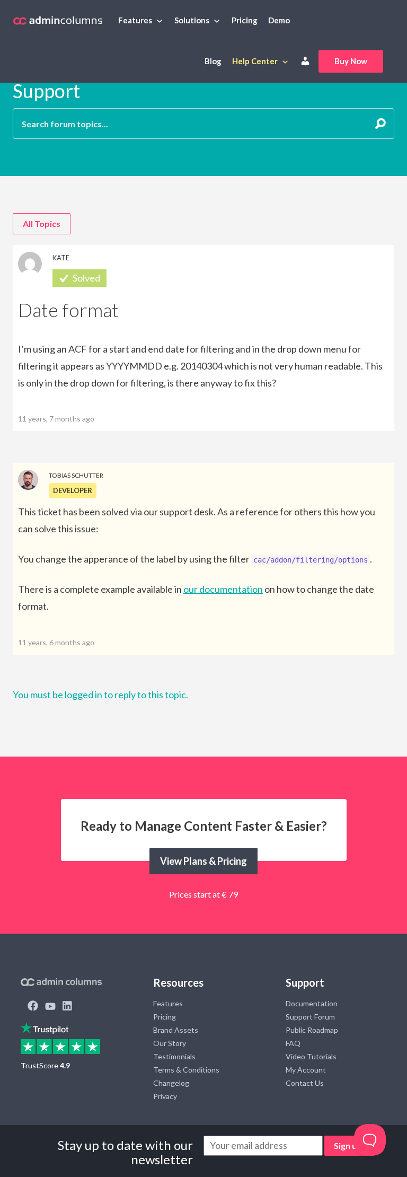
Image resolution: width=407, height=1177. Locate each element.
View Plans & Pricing (203, 861)
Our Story (169, 1043)
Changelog (171, 1082)
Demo (279, 20)
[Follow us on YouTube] (50, 1006)
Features (135, 20)
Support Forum (310, 1016)
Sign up (348, 1145)
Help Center (255, 61)
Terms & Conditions (186, 1069)
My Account (306, 1069)
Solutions (191, 20)
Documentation (312, 1003)
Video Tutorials (311, 1056)
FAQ (293, 1043)
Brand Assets (175, 1029)
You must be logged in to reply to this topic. (100, 694)
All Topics (41, 223)
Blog (213, 61)
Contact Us (305, 1082)
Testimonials (174, 1056)
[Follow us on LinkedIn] (67, 1006)
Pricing (245, 20)
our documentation (223, 589)
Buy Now (350, 61)
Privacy (165, 1096)
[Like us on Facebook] (33, 1006)
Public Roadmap (312, 1029)
